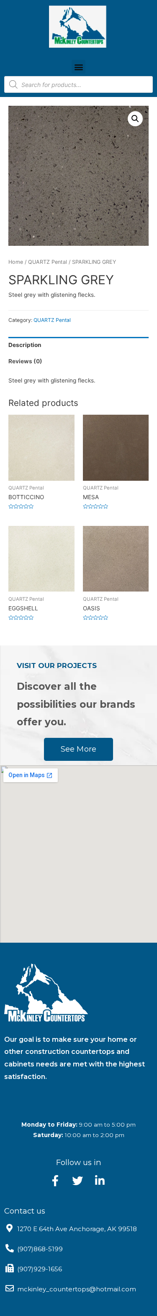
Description (24, 345)
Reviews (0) (25, 361)
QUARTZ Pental (47, 262)
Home (15, 262)
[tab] (78, 345)
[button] (78, 67)
